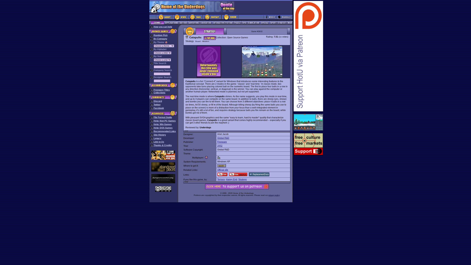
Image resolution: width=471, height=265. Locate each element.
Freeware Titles (162, 90)
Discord (158, 101)
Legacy (157, 138)
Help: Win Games (163, 124)
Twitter (157, 104)
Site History (160, 135)
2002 (219, 145)
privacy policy (273, 195)
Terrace (221, 179)
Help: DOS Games (163, 128)
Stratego (242, 179)
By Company (160, 39)
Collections (159, 92)
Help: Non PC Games (165, 121)
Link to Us (159, 142)
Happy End (231, 179)
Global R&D (223, 138)
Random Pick (161, 35)
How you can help (163, 27)
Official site (222, 170)
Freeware (222, 142)
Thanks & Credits (163, 145)
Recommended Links (165, 131)
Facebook (159, 108)
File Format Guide (163, 117)
